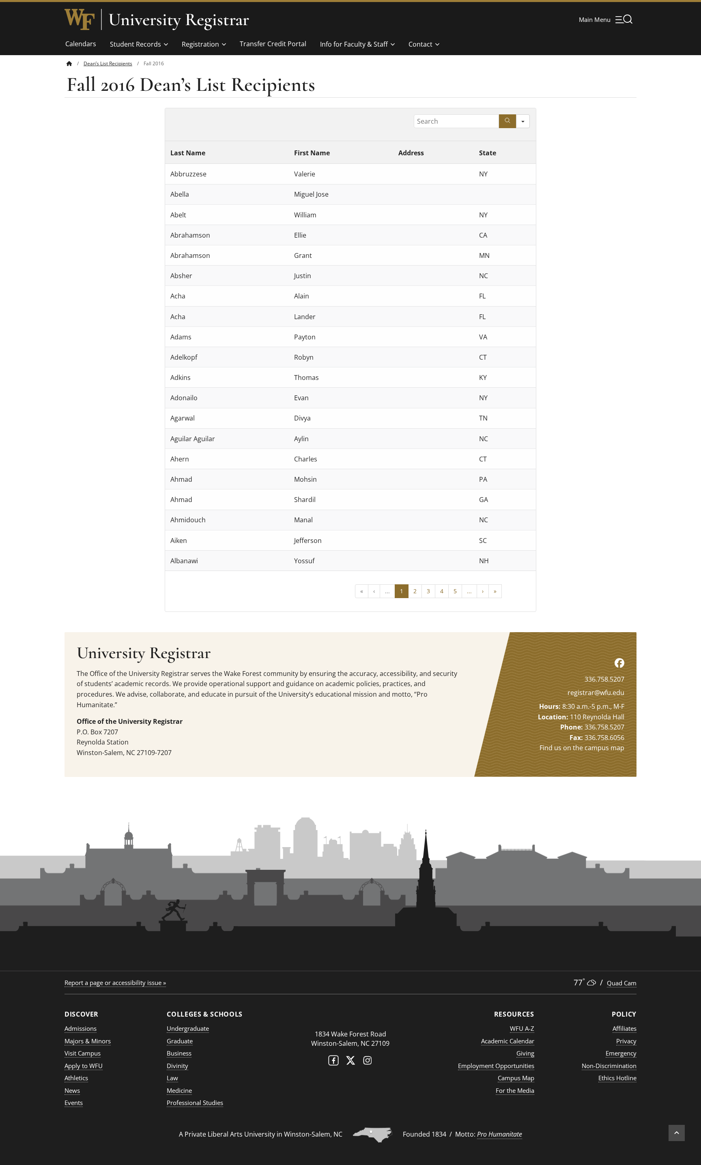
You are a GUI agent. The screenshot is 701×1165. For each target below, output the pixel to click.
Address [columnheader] (411, 152)
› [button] (483, 591)
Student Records (135, 44)
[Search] (507, 121)
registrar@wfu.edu (596, 692)
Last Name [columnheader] (187, 152)
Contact (420, 44)
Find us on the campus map (582, 747)
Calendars (80, 43)
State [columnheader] (487, 152)
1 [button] (401, 591)
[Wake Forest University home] (80, 19)
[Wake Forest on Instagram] (367, 1062)
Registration (200, 44)
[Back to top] (677, 1133)
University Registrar (178, 19)
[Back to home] (69, 63)
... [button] (387, 591)
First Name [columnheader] (312, 152)
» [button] (495, 591)
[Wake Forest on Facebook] (333, 1062)
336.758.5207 (604, 679)
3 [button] (428, 591)
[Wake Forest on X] (350, 1062)
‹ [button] (374, 591)
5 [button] (455, 591)
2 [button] (415, 591)
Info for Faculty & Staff (354, 44)
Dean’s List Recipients (108, 63)
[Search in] (523, 121)
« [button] (361, 591)
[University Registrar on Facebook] (619, 662)
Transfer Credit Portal (273, 43)
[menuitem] (75, 63)
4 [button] (441, 591)
